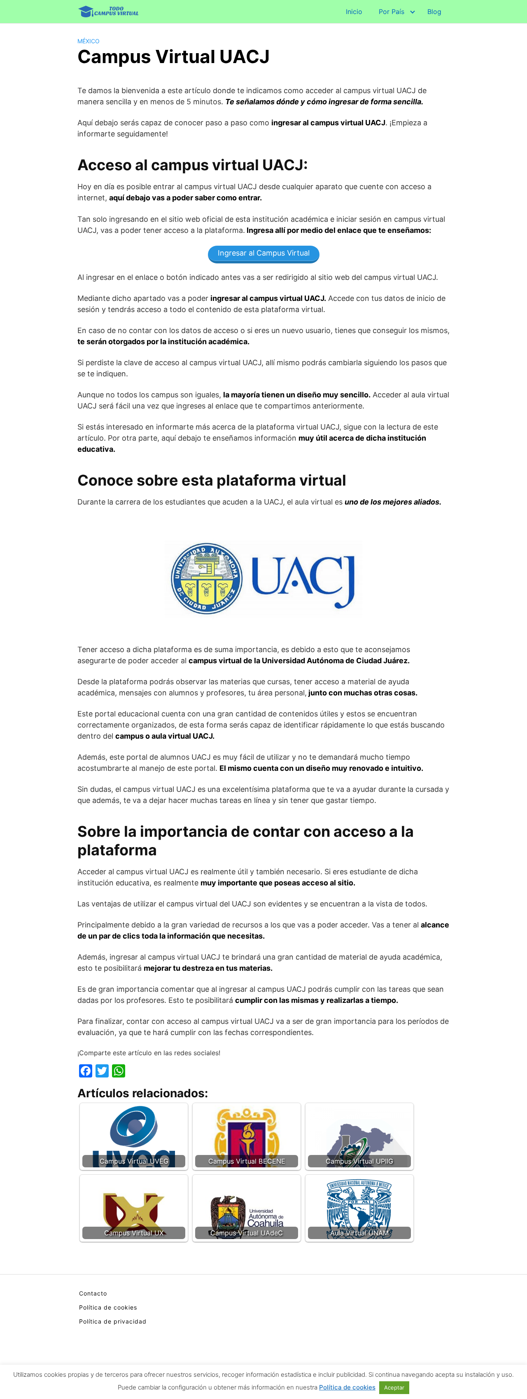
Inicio (354, 11)
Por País (391, 11)
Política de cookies (108, 1307)
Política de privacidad (113, 1321)
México (88, 41)
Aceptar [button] (394, 1387)
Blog (434, 11)
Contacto (93, 1293)
